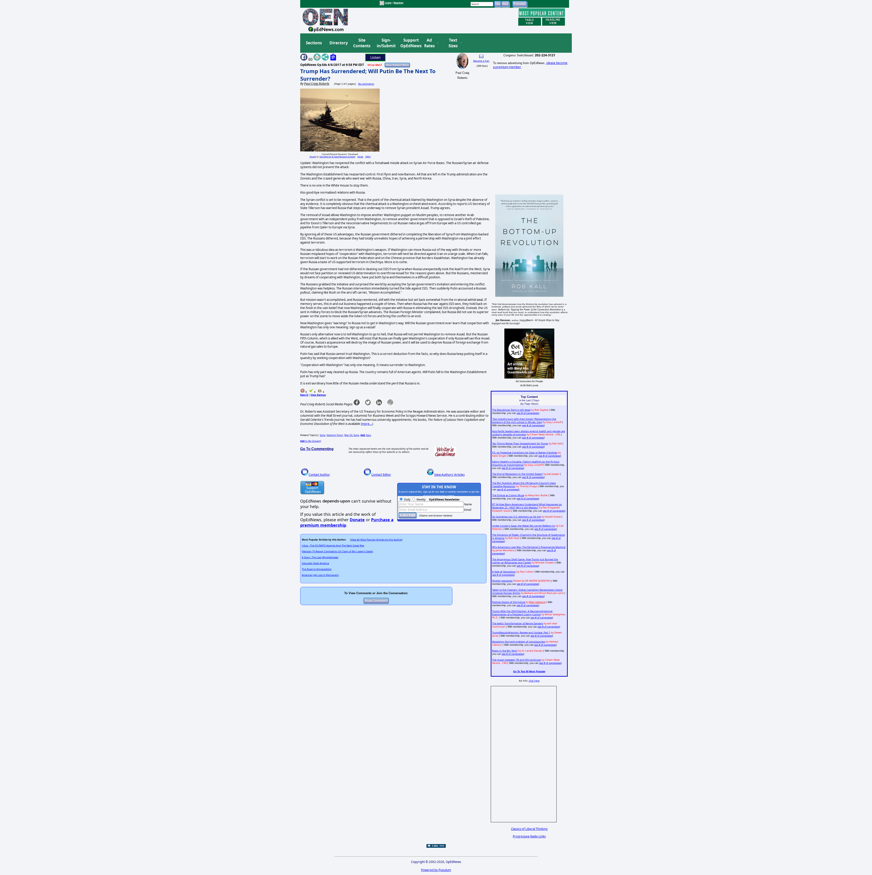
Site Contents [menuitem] (361, 43)
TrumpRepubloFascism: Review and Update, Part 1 (521, 632)
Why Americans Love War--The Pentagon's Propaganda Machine (528, 547)
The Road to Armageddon (317, 569)
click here (534, 680)
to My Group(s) (310, 441)
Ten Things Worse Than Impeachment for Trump (520, 443)
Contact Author (319, 475)
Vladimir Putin (335, 435)
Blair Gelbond (537, 602)
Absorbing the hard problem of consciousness (518, 641)
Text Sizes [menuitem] (453, 43)
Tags (365, 435)
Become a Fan (481, 60)
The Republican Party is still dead (511, 409)
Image (313, 156)
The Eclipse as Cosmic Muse (508, 495)
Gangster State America (315, 563)
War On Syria (351, 435)
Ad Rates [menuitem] (429, 43)
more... (367, 424)
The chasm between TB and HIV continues (516, 659)
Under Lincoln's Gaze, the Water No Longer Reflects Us (523, 525)
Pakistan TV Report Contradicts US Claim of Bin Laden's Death (337, 551)
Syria (322, 435)
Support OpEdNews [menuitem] (409, 43)
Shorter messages (502, 580)
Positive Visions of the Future (508, 602)
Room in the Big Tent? (505, 650)
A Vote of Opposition (504, 571)
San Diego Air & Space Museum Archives (337, 156)
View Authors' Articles (449, 475)
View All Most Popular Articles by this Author (376, 539)
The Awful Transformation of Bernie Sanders (517, 623)
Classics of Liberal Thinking (529, 829)
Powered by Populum (436, 870)
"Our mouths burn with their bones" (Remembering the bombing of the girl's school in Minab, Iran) (524, 420)
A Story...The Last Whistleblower (320, 557)
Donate (357, 519)
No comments (366, 83)
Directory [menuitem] (338, 42)
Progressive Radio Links (529, 836)
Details (360, 156)
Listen (375, 57)
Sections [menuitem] (314, 42)
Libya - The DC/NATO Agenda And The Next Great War (333, 545)
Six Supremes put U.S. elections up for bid (516, 516)
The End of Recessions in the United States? (517, 474)
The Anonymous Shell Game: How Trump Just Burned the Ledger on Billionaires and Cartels (525, 561)
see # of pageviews (527, 413)
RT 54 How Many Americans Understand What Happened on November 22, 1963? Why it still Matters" (527, 506)
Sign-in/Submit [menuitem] (385, 43)
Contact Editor (381, 475)
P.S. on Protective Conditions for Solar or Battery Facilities (524, 452)
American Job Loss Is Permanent (320, 575)
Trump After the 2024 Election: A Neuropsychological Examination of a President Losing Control (522, 613)
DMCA (368, 156)
